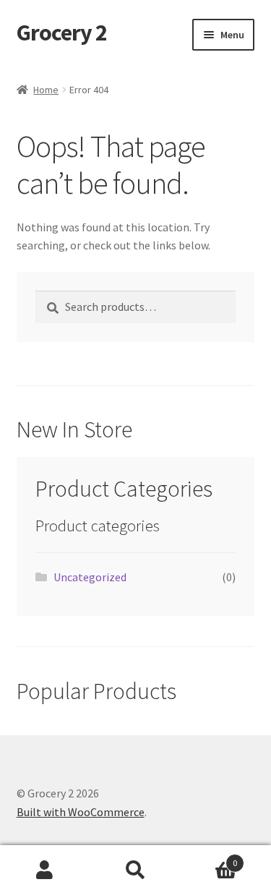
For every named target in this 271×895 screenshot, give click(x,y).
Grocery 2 (62, 32)
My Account (45, 870)
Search (135, 870)
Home (46, 89)
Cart (209, 857)
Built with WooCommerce (81, 812)
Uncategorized (89, 577)
